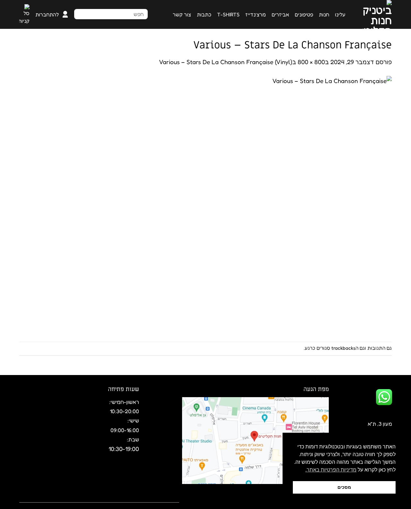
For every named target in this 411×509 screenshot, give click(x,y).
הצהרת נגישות (98, 498)
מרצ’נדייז (255, 14)
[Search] (141, 13)
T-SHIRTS (228, 14)
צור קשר (182, 14)
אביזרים (280, 14)
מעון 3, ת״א (380, 424)
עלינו (340, 14)
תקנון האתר (132, 498)
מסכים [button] (344, 487)
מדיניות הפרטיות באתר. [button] (330, 469)
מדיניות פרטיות (60, 498)
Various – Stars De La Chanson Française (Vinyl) (225, 61)
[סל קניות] (24, 14)
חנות (324, 14)
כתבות (204, 14)
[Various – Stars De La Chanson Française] (263, 203)
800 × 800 (311, 61)
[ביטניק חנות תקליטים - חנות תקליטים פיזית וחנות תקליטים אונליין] (373, 14)
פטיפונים (304, 14)
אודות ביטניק (164, 498)
